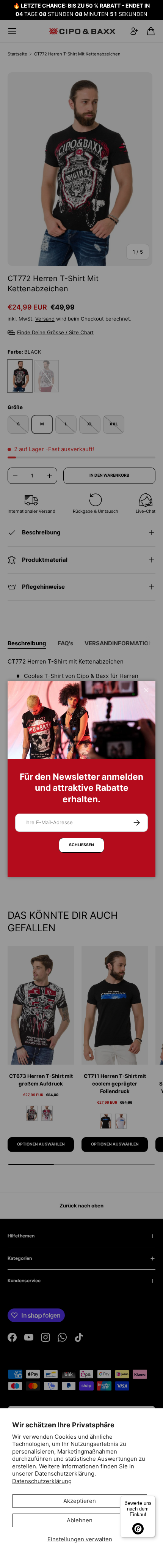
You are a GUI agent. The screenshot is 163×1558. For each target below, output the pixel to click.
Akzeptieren (79, 1500)
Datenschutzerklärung (42, 1481)
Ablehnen (79, 1520)
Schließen (81, 844)
